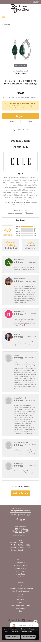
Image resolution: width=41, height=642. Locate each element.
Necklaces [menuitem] (20, 597)
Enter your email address (20, 510)
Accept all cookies (28, 637)
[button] (34, 2)
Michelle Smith (20, 398)
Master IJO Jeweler (20, 565)
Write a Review (20, 493)
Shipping (11, 121)
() (35, 226)
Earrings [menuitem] (20, 594)
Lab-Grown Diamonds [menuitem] (20, 591)
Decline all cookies (12, 637)
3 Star (18, 231)
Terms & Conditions (20, 577)
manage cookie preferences (22, 631)
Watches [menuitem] (20, 602)
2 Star (18, 233)
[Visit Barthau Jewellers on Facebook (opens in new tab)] (17, 520)
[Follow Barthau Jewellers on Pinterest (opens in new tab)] (24, 520)
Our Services (20, 563)
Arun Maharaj (19, 260)
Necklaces (18, 213)
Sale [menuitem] (20, 611)
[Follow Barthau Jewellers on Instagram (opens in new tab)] (20, 520)
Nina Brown (19, 311)
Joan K (16, 355)
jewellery (7, 24)
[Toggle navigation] (3, 16)
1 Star (18, 235)
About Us (20, 560)
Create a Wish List (20, 568)
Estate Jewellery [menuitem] (20, 608)
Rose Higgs (18, 463)
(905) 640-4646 (20, 73)
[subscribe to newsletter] (28, 515)
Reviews (21, 220)
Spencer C (18, 334)
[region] (20, 50)
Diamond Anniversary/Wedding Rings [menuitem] (20, 588)
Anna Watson (19, 279)
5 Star (18, 226)
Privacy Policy (20, 574)
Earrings (11, 213)
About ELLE (20, 146)
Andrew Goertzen (21, 442)
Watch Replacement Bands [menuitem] (20, 605)
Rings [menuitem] (20, 585)
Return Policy (20, 571)
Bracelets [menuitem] (20, 600)
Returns (30, 121)
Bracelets (29, 213)
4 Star (18, 229)
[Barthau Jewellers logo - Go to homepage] (20, 8)
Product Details (20, 140)
